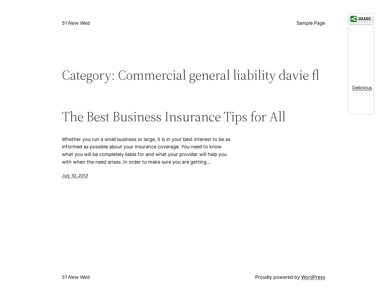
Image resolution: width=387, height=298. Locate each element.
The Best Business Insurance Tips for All (174, 116)
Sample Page (310, 23)
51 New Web (76, 23)
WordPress (313, 277)
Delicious (362, 87)
